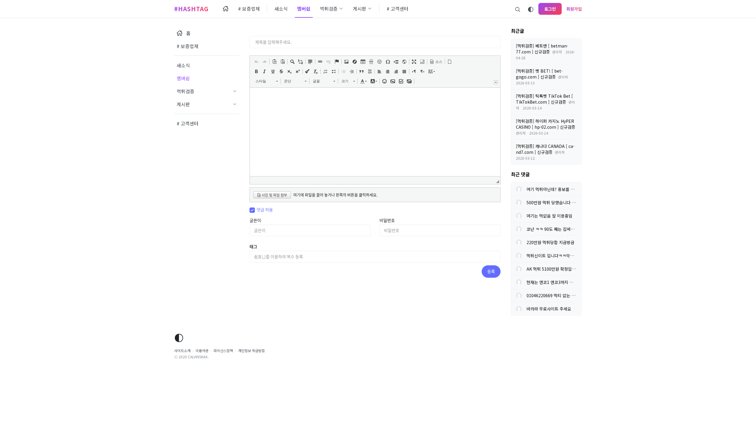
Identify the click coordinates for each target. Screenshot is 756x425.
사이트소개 (182, 350)
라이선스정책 (223, 350)
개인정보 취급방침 (251, 350)
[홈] (225, 9)
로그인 (550, 9)
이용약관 (201, 350)
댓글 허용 (265, 209)
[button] (256, 62)
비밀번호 (387, 220)
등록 (491, 271)
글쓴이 (255, 220)
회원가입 (574, 9)
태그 (253, 246)
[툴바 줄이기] (496, 82)
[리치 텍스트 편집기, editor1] (375, 132)
